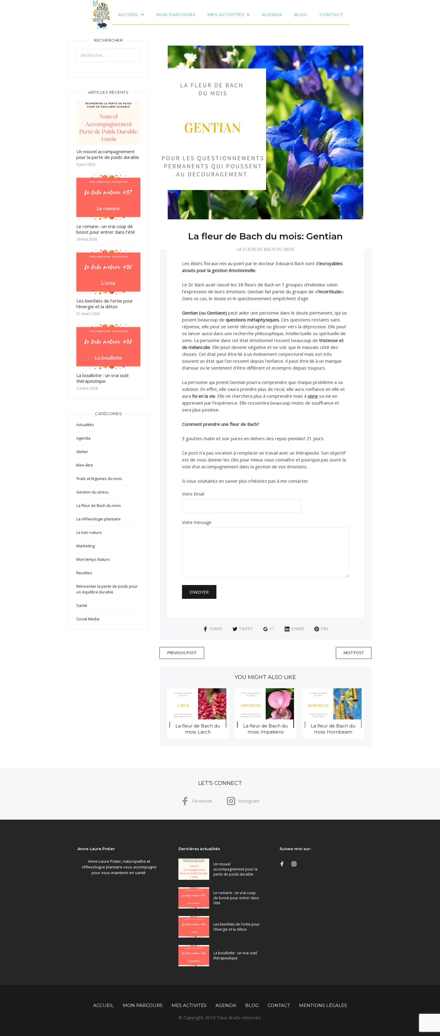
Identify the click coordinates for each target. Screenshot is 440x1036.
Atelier (82, 451)
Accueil (128, 14)
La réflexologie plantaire (98, 519)
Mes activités (225, 14)
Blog (300, 14)
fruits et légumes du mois (99, 478)
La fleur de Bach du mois (265, 249)
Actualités (85, 424)
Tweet (246, 628)
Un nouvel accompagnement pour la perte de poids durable (107, 154)
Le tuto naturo (89, 532)
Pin (324, 628)
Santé (81, 605)
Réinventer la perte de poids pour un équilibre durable (107, 589)
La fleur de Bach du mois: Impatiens (265, 729)
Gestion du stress (92, 492)
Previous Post (181, 652)
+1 (271, 628)
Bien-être (84, 465)
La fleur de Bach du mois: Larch (197, 729)
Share (215, 628)
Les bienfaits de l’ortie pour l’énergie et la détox (104, 303)
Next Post (354, 652)
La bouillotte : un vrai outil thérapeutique (102, 378)
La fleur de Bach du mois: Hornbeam (333, 729)
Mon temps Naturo (93, 559)
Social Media (87, 619)
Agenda (272, 14)
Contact (331, 14)
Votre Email (193, 494)
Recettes (84, 572)
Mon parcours (175, 14)
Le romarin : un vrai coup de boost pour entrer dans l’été (105, 229)
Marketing (85, 546)
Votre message (196, 522)
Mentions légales (323, 1005)
